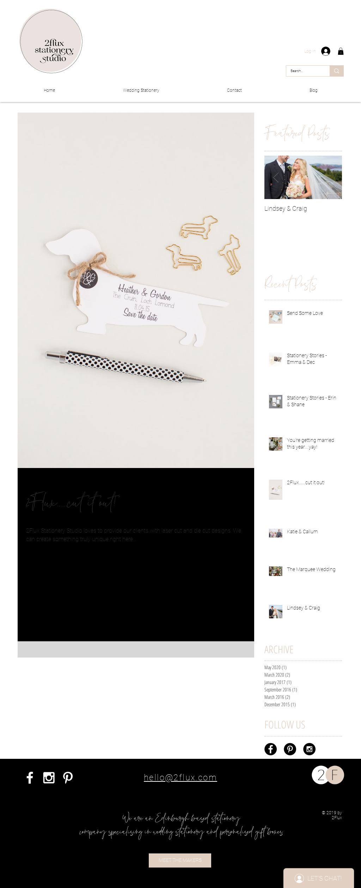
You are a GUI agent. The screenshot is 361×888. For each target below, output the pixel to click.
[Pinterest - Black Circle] (290, 749)
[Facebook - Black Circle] (270, 749)
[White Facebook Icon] (30, 778)
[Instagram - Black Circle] (309, 749)
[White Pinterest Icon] (68, 778)
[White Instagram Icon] (49, 778)
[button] (341, 51)
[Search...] (336, 71)
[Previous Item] (276, 177)
